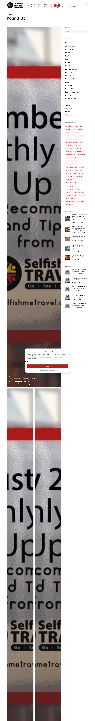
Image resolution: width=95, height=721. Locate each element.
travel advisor (78, 176)
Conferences (69, 46)
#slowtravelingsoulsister (72, 126)
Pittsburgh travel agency (72, 164)
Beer (67, 43)
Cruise (67, 53)
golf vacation (69, 151)
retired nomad (69, 170)
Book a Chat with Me (57, 5)
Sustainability (69, 176)
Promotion (69, 82)
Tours (67, 102)
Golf (66, 59)
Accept (47, 366)
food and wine (77, 139)
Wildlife (67, 112)
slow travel (79, 170)
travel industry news (71, 195)
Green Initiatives (79, 151)
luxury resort (75, 157)
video (67, 198)
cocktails (80, 129)
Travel (33, 376)
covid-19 (68, 132)
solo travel (68, 173)
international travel (70, 154)
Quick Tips (11, 376)
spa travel (80, 173)
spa (75, 173)
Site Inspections (70, 99)
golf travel (78, 148)
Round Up (28, 376)
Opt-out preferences (44, 370)
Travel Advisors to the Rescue (73, 183)
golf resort (78, 145)
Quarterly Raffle (70, 85)
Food (67, 56)
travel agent (69, 192)
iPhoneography (81, 154)
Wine (67, 115)
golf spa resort (70, 148)
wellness (73, 198)
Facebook (81, 136)
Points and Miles (71, 79)
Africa (81, 126)
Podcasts (68, 76)
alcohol (68, 129)
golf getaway (69, 145)
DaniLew (68, 136)
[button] (67, 351)
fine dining (68, 139)
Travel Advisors (69, 179)
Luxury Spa (69, 66)
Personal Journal (71, 69)
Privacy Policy (52, 370)
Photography (70, 72)
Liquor (67, 62)
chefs (73, 129)
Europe (74, 136)
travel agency (69, 186)
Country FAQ (69, 49)
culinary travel (76, 132)
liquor (67, 157)
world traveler (69, 204)
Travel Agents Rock (79, 192)
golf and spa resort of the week (74, 142)
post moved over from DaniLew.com (75, 167)
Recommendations (20, 376)
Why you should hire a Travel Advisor (75, 201)
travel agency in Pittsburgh (72, 189)
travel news (82, 195)
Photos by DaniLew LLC (72, 161)
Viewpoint (68, 108)
